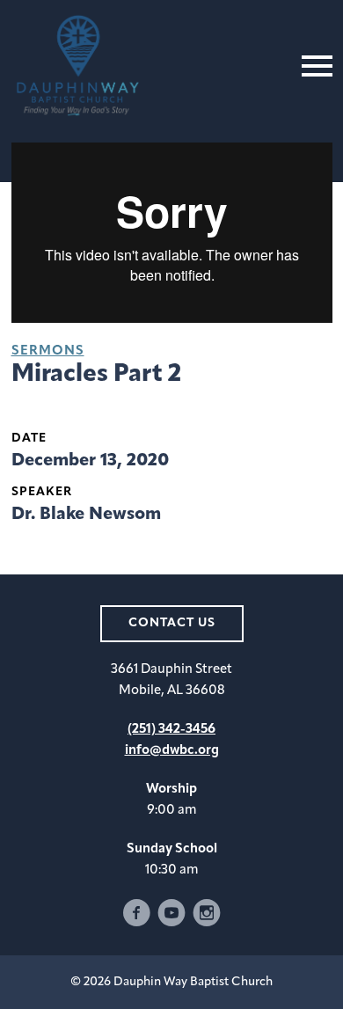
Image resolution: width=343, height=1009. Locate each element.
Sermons (47, 351)
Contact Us (171, 623)
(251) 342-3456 (171, 729)
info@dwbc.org (172, 750)
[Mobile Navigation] (313, 66)
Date (29, 438)
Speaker (41, 492)
